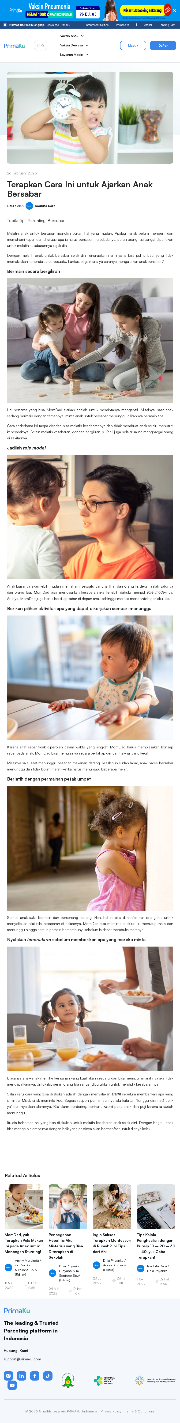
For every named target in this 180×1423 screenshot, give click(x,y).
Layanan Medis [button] (71, 55)
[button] (8, 1376)
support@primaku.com (22, 1359)
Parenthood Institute (97, 24)
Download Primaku (39, 24)
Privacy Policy (111, 1411)
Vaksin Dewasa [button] (71, 45)
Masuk (133, 45)
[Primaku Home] (14, 45)
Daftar (163, 45)
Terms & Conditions (140, 1411)
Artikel (148, 24)
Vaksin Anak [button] (69, 36)
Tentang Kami (167, 24)
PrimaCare (122, 24)
